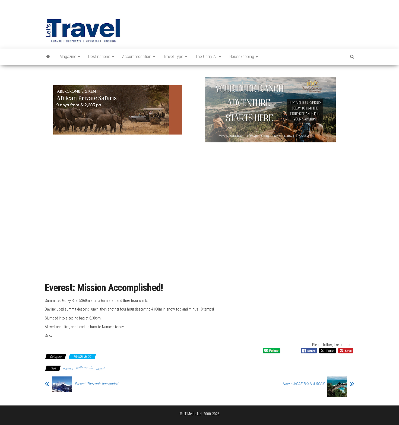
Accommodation (137, 56)
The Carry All (206, 56)
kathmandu (84, 367)
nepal (100, 368)
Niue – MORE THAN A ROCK (303, 384)
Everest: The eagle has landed (96, 384)
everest (68, 368)
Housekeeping (242, 56)
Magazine (68, 56)
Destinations (99, 56)
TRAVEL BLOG (82, 357)
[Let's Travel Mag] (48, 57)
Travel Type (173, 56)
